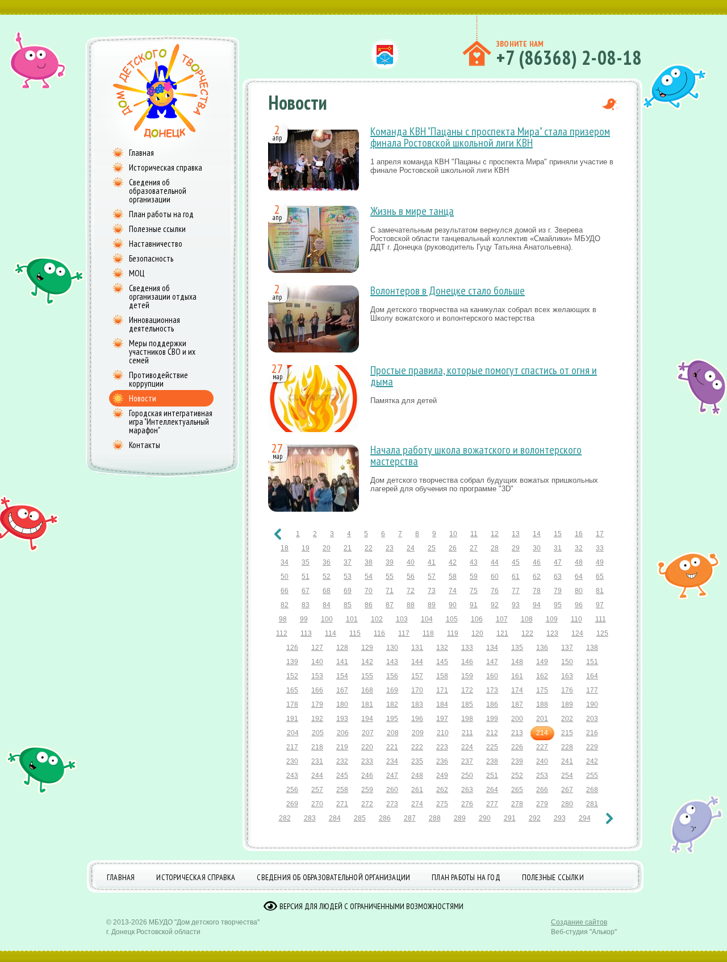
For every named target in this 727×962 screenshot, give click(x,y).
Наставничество (155, 243)
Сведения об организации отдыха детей (163, 296)
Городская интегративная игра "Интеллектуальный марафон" (170, 422)
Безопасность (151, 258)
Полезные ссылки (157, 228)
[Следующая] (609, 818)
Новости (142, 398)
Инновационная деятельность (154, 324)
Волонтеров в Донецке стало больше (447, 290)
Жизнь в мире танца (412, 211)
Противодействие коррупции (158, 379)
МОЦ (136, 273)
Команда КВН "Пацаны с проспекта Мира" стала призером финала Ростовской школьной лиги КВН (490, 137)
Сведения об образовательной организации (157, 191)
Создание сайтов (579, 922)
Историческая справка (165, 167)
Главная (141, 152)
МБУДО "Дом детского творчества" (204, 922)
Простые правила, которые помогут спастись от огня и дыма (483, 376)
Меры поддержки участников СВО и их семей (162, 352)
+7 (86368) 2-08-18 (568, 57)
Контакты (144, 444)
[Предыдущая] (277, 534)
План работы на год (161, 214)
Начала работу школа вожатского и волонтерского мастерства (476, 455)
